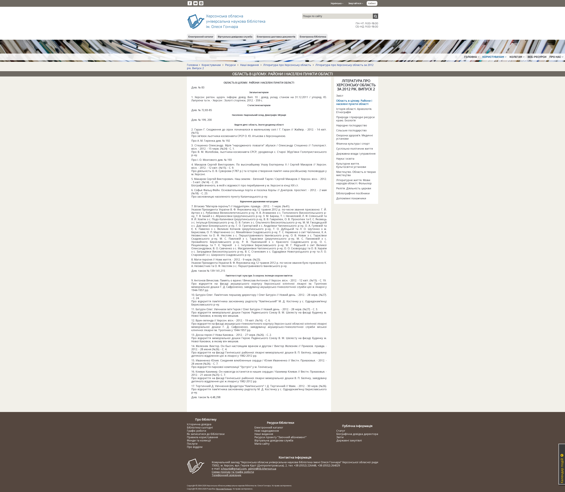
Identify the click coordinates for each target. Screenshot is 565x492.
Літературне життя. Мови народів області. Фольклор (354, 181)
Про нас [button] (555, 57)
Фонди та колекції (199, 440)
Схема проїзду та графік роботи (233, 472)
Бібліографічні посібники (353, 193)
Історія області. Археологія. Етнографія (354, 110)
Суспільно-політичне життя (354, 148)
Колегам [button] (516, 57)
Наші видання (249, 65)
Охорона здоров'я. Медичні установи (354, 137)
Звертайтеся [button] (355, 3)
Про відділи (194, 447)
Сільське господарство (351, 130)
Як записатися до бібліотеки (206, 434)
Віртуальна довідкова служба (235, 36)
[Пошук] (375, 16)
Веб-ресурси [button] (537, 57)
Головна (192, 65)
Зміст (339, 95)
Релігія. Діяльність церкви (353, 188)
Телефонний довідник (226, 475)
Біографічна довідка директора (357, 434)
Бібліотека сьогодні (200, 427)
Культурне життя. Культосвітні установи (351, 165)
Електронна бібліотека (313, 36)
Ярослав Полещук (224, 489)
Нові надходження (266, 430)
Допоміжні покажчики (351, 198)
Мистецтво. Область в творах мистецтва (356, 173)
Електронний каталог (200, 36)
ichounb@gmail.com (234, 468)
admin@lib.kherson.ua (262, 468)
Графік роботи (196, 430)
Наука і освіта (345, 158)
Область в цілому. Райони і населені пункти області (354, 102)
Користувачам (211, 65)
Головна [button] (470, 57)
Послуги (192, 443)
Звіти (340, 437)
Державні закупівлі (349, 440)
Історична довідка (199, 424)
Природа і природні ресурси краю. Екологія (355, 118)
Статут (340, 430)
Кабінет (372, 3)
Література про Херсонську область (287, 65)
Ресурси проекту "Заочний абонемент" (280, 437)
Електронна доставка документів (276, 36)
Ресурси (230, 65)
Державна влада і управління (355, 153)
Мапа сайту (262, 443)
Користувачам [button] (493, 57)
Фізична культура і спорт (353, 143)
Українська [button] (336, 3)
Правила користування (202, 437)
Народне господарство (351, 125)
